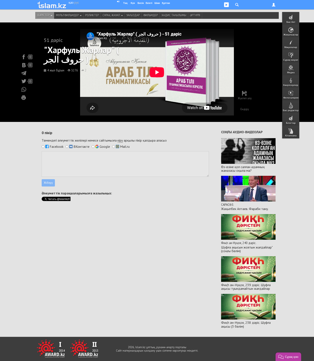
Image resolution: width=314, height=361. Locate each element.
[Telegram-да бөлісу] (23, 73)
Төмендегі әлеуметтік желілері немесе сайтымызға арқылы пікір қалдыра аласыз (104, 140)
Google (105, 146)
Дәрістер (43, 15)
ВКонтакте (81, 146)
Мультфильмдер (67, 15)
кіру (120, 140)
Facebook (56, 146)
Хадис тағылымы (173, 15)
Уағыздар (133, 15)
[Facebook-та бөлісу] (23, 56)
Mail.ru (125, 146)
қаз (71, 2)
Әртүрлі (195, 15)
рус (76, 2)
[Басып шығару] (23, 97)
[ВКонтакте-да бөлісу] (23, 65)
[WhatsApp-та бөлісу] (23, 89)
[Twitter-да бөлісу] (23, 81)
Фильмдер (150, 15)
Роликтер (92, 15)
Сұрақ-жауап (112, 15)
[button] (288, 356)
